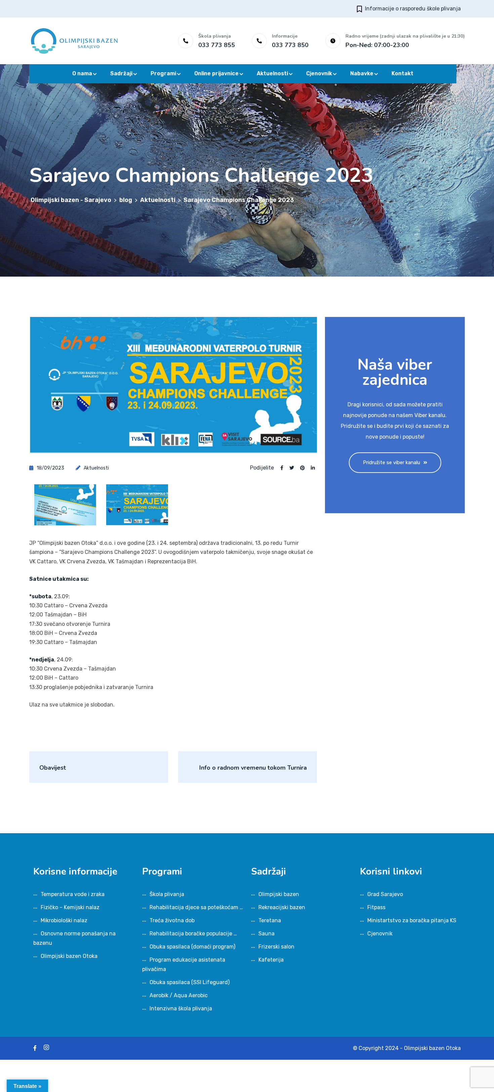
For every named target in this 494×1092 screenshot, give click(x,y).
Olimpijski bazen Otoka (69, 956)
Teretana (269, 920)
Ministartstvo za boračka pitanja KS (411, 920)
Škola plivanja (167, 894)
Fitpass (376, 907)
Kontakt (402, 73)
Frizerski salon (276, 946)
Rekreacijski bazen (281, 907)
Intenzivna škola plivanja (181, 1008)
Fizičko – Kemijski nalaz (70, 907)
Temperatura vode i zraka (73, 894)
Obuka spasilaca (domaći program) (192, 946)
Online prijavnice (216, 73)
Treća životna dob (172, 920)
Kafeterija (271, 960)
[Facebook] (35, 1048)
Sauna (266, 933)
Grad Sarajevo (385, 894)
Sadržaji (121, 73)
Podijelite (262, 468)
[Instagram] (46, 1048)
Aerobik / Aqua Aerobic (179, 995)
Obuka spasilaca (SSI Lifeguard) (190, 982)
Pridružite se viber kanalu (391, 462)
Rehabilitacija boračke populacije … (193, 933)
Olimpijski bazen (278, 894)
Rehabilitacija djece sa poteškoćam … (196, 907)
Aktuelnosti (272, 73)
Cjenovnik (319, 73)
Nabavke (361, 73)
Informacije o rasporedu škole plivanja (413, 8)
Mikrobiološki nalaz (64, 920)
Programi (163, 73)
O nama (82, 73)
